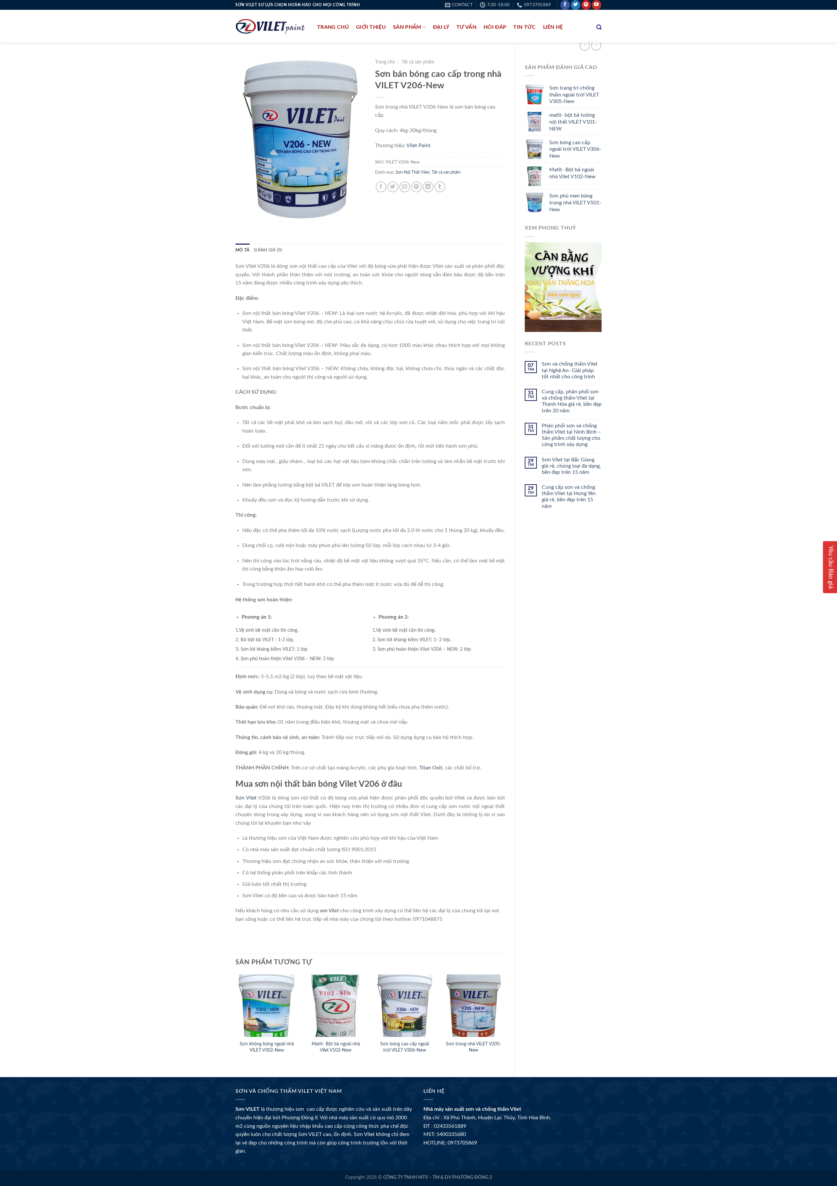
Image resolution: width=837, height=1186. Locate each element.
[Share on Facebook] (381, 186)
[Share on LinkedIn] (428, 186)
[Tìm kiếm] (599, 27)
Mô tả (242, 250)
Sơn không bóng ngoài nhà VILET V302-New (267, 1047)
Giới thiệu (371, 27)
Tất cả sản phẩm (418, 62)
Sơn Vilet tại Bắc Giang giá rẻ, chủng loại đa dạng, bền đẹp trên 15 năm (571, 466)
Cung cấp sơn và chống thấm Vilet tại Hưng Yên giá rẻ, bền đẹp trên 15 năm (569, 497)
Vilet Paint (418, 145)
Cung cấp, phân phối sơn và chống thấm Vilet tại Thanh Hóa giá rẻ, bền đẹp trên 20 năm (572, 401)
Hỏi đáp (495, 27)
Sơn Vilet (246, 797)
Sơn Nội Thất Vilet (413, 172)
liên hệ (553, 27)
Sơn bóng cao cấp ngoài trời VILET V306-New (404, 1047)
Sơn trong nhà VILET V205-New (473, 1047)
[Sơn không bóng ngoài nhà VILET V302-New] (266, 1005)
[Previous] (236, 1020)
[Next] (504, 1020)
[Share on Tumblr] (440, 186)
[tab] (242, 250)
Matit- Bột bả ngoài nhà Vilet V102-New (336, 1047)
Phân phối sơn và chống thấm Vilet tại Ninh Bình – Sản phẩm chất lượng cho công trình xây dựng (571, 435)
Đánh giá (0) (268, 250)
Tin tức (524, 27)
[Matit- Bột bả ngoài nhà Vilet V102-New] (335, 1005)
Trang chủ (333, 27)
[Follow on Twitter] (575, 5)
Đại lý (441, 27)
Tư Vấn (466, 27)
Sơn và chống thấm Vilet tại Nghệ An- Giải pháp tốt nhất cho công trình (570, 370)
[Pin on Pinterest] (416, 186)
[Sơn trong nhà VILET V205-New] (473, 1005)
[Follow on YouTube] (596, 5)
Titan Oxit (430, 767)
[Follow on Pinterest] (586, 5)
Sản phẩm (407, 27)
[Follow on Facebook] (565, 5)
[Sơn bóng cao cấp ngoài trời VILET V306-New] (404, 1005)
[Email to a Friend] (404, 186)
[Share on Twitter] (392, 186)
